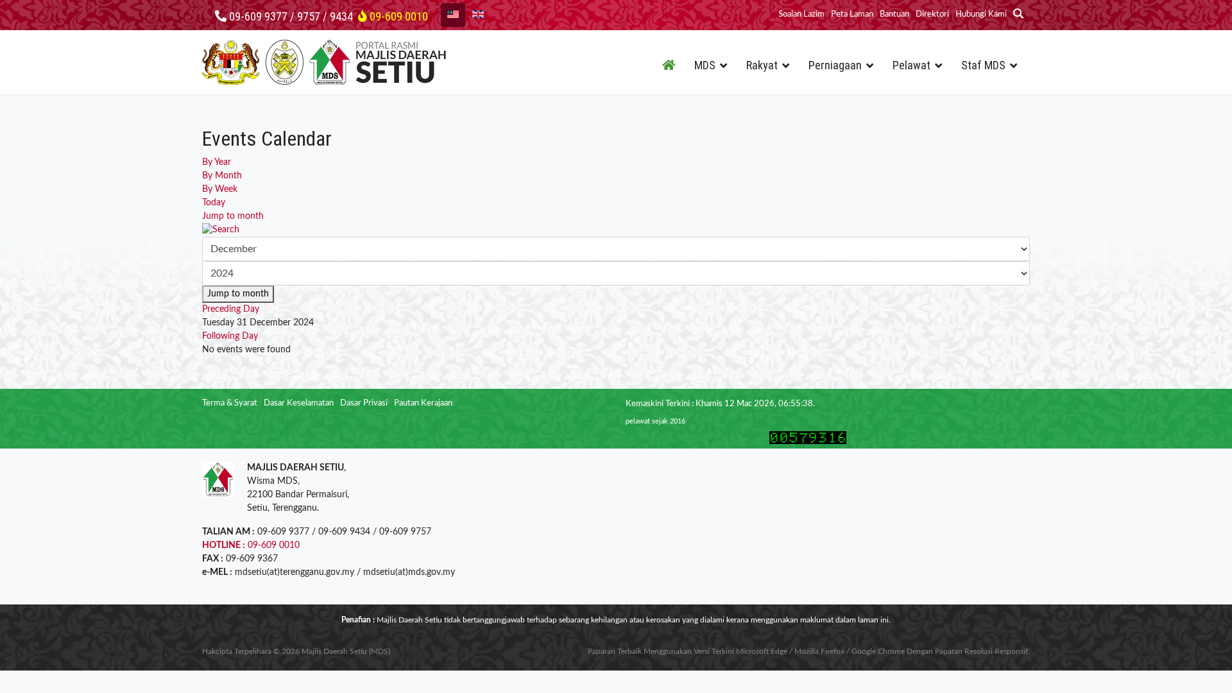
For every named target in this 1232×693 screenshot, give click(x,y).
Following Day (230, 336)
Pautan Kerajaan (423, 403)
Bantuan (894, 14)
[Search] (616, 230)
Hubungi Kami (981, 14)
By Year (216, 162)
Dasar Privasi (364, 403)
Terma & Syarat (229, 403)
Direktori (932, 14)
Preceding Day (230, 309)
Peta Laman (852, 14)
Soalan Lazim (801, 14)
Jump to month (233, 216)
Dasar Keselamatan (299, 403)
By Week (219, 189)
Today (213, 202)
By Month (222, 175)
